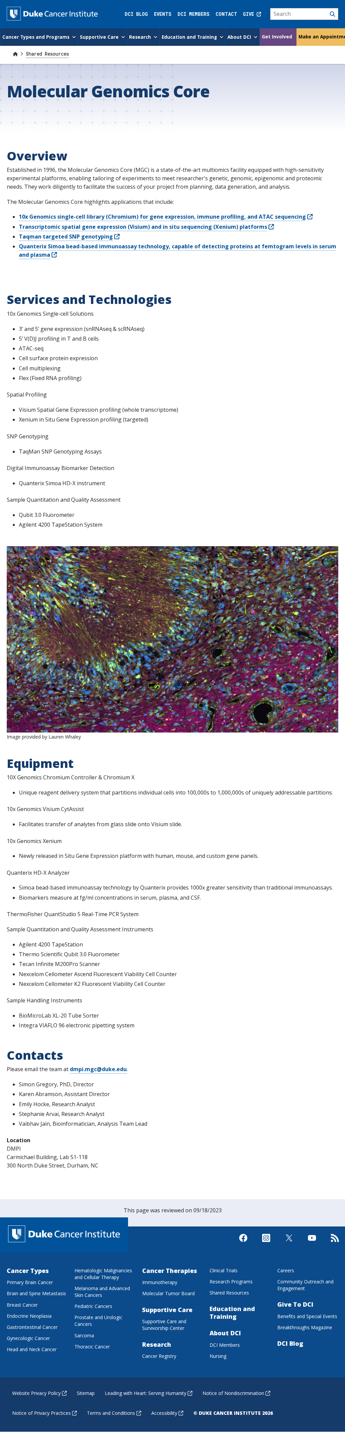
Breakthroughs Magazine (304, 1327)
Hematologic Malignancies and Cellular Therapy (103, 1273)
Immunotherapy (159, 1282)
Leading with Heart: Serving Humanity (145, 1393)
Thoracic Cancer (92, 1346)
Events (162, 14)
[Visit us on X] (289, 1244)
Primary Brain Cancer (30, 1282)
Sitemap (86, 1393)
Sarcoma (84, 1335)
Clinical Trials (224, 1270)
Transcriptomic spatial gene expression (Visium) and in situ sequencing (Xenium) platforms (143, 226)
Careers (285, 1270)
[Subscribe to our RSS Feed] (335, 1244)
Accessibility (164, 1413)
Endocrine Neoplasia (29, 1316)
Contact (226, 14)
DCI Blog (136, 14)
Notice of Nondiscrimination (233, 1393)
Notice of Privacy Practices (41, 1413)
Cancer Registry (159, 1356)
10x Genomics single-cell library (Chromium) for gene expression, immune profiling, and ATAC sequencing (162, 216)
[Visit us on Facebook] (243, 1244)
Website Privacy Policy (36, 1393)
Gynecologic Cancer (28, 1338)
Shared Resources (47, 54)
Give (250, 14)
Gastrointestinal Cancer (32, 1327)
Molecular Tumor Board (168, 1293)
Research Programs (231, 1281)
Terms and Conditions (111, 1413)
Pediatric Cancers (93, 1306)
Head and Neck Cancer (32, 1349)
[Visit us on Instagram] (266, 1244)
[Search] (304, 14)
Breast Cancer (22, 1305)
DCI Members (194, 14)
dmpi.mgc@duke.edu (98, 1069)
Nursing (218, 1356)
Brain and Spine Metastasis (36, 1293)
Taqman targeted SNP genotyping (66, 236)
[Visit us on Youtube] (312, 1244)
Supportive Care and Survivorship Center (164, 1324)
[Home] (15, 54)
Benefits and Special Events (307, 1316)
